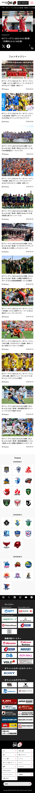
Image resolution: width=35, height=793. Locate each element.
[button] (1, 21)
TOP (3, 7)
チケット (24, 3)
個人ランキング (22, 754)
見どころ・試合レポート (8, 762)
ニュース (21, 758)
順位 (4, 754)
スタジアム (21, 766)
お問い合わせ (6, 778)
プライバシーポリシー (8, 774)
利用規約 (21, 774)
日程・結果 (21, 751)
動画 (4, 766)
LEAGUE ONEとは (7, 770)
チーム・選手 (6, 758)
